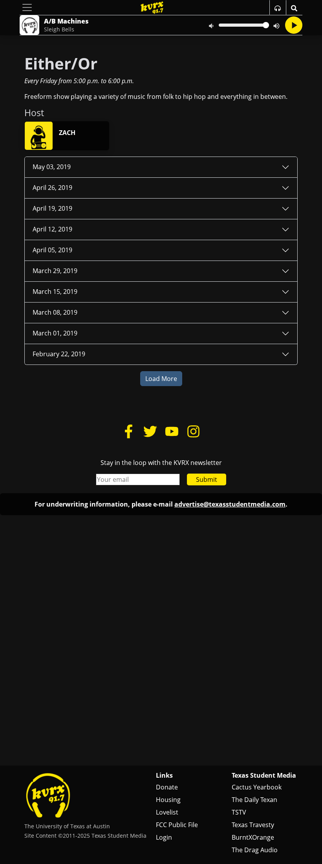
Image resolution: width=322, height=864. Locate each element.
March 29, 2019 (55, 270)
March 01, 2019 (55, 333)
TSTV (239, 812)
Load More (161, 378)
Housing (168, 799)
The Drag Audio (255, 850)
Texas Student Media (264, 775)
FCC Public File (177, 824)
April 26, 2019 (52, 187)
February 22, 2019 (59, 354)
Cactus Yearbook (257, 787)
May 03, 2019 (52, 166)
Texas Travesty (253, 824)
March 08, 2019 (55, 312)
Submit (206, 479)
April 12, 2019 (52, 229)
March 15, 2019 (55, 291)
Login (164, 837)
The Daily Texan (254, 799)
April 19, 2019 (52, 208)
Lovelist (167, 812)
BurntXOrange (253, 837)
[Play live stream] (293, 25)
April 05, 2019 (52, 250)
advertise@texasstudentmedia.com (229, 504)
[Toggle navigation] (27, 7)
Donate (167, 787)
